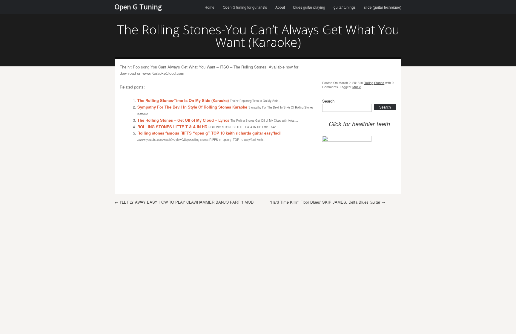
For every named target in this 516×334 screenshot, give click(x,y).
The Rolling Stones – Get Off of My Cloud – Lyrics (183, 120)
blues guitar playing (309, 7)
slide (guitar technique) (382, 7)
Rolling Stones (374, 82)
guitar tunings (345, 7)
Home (209, 7)
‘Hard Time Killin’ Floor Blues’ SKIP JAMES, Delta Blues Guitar (327, 202)
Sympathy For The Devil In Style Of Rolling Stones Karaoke (192, 107)
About (280, 7)
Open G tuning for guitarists (245, 7)
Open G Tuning (138, 6)
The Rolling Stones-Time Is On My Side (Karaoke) (183, 100)
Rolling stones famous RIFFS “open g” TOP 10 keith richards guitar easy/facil (209, 133)
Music (356, 86)
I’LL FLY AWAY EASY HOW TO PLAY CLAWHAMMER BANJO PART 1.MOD (184, 202)
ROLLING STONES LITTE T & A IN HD (172, 126)
